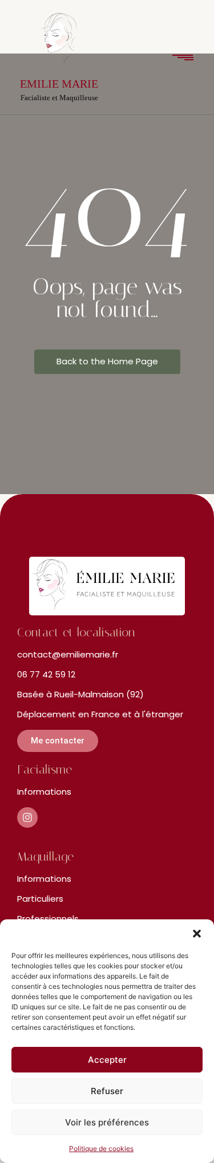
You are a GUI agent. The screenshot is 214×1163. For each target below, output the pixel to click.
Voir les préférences (107, 1122)
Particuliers (40, 899)
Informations (44, 792)
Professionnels (48, 918)
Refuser (107, 1091)
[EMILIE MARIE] (59, 43)
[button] (197, 933)
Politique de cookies (101, 1148)
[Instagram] (27, 817)
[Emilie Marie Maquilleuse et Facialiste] (107, 586)
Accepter (107, 1059)
